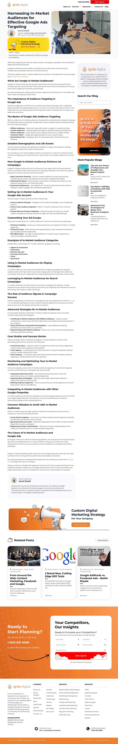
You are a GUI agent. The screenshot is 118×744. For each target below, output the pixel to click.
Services (75, 7)
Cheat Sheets (38, 711)
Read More (94, 182)
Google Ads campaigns (19, 76)
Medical (87, 718)
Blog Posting (63, 699)
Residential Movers (92, 712)
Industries (50, 696)
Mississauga (50, 699)
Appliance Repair (91, 693)
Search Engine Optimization (69, 690)
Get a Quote (99, 2)
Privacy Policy (89, 740)
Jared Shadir (23, 31)
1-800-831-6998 (83, 2)
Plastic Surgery (90, 702)
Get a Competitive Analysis (50, 730)
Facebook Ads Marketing (68, 705)
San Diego (50, 708)
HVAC (87, 690)
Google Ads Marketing (67, 702)
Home (11, 52)
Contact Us (98, 7)
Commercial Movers (92, 715)
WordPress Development (68, 696)
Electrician (88, 705)
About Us (66, 7)
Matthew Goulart (17, 569)
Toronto (49, 702)
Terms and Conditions (102, 740)
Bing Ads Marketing (66, 712)
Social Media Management (69, 693)
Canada (49, 690)
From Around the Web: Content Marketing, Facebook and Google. (23, 579)
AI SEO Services (64, 715)
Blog (106, 7)
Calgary (49, 705)
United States (51, 693)
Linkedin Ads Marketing (68, 708)
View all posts (103, 540)
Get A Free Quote (80, 525)
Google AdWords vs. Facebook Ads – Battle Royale (94, 578)
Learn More (94, 150)
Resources (87, 7)
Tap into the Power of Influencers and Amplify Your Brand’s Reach (100, 168)
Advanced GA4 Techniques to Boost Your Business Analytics (100, 208)
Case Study (37, 704)
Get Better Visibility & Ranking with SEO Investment (100, 189)
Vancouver (50, 712)
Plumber (88, 696)
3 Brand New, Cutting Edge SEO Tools (58, 575)
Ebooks (36, 707)
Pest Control (89, 699)
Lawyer (87, 708)
